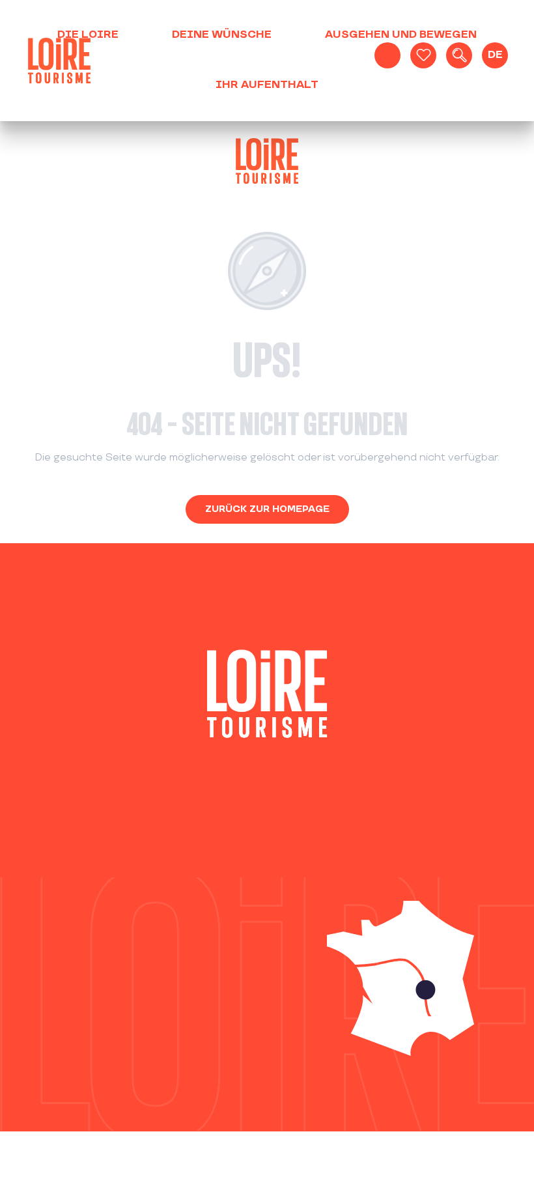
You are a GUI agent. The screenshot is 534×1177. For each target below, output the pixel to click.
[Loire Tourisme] (59, 60)
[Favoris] (423, 55)
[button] (459, 55)
